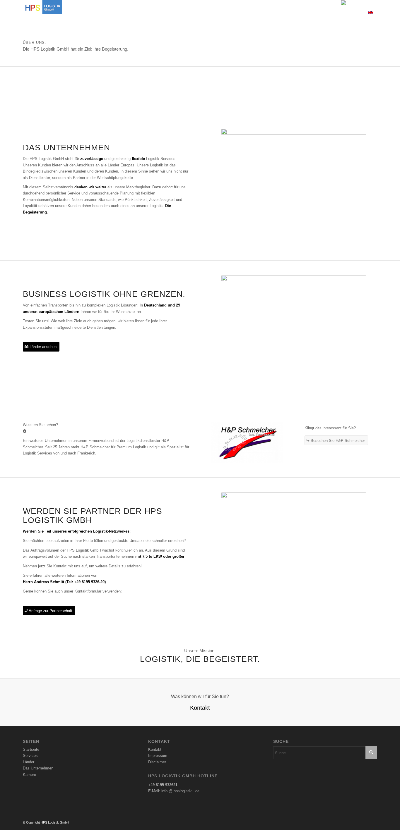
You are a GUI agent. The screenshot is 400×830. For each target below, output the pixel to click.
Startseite (31, 749)
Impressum (157, 755)
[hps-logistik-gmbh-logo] (42, 13)
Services (30, 755)
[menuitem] (159, 13)
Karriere (29, 774)
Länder (28, 762)
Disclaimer (157, 762)
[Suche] (331, 13)
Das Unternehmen (38, 768)
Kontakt (154, 749)
